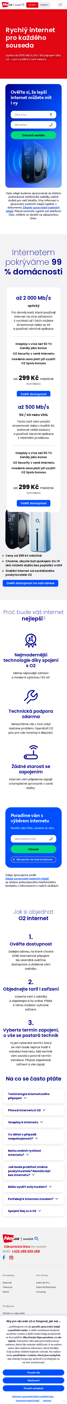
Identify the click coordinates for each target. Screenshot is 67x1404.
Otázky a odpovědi (14, 1313)
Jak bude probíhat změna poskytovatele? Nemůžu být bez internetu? (29, 1171)
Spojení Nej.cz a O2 (22, 1211)
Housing (41, 1291)
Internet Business (46, 1287)
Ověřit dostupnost (34, 394)
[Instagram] (11, 1258)
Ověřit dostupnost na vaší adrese (30, 583)
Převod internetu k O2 (24, 1110)
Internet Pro (43, 1282)
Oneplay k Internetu (23, 1122)
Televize (7, 1287)
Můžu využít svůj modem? (27, 1187)
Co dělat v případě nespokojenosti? (22, 1137)
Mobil (6, 1291)
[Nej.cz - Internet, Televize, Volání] (13, 4)
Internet (7, 1282)
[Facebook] (4, 1258)
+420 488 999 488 (26, 1251)
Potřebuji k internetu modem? (30, 1199)
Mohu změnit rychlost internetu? (24, 1153)
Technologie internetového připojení (29, 1096)
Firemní (44, 4)
